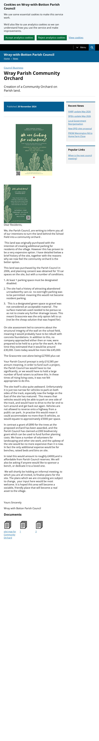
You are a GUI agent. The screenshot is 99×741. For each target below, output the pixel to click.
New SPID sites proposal (80, 128)
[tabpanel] (34, 150)
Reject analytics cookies (51, 37)
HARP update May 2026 (79, 111)
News (15, 58)
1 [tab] (34, 177)
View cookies (76, 37)
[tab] (81, 47)
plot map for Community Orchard (10, 534)
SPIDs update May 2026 (79, 116)
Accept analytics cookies (19, 37)
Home (7, 58)
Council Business (13, 68)
